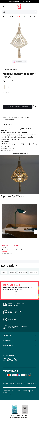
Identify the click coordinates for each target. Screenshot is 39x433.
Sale (25, 17)
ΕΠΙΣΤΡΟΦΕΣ (5, 383)
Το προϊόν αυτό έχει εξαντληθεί (18, 106)
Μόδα (12, 17)
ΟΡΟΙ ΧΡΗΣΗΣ (12, 383)
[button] (4, 12)
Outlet (19, 17)
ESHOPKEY (11, 395)
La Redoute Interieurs (10, 69)
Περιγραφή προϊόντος (9, 81)
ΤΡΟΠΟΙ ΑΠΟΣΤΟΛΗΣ (21, 383)
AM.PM (4, 248)
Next (37, 233)
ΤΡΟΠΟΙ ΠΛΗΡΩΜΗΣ (31, 383)
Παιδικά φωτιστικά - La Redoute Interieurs (34, 272)
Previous (4, 233)
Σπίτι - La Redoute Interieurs (4, 272)
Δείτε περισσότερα (19, 154)
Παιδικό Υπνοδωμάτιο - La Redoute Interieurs (22, 272)
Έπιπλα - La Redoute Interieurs (13, 272)
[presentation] (2, 40)
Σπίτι (5, 17)
